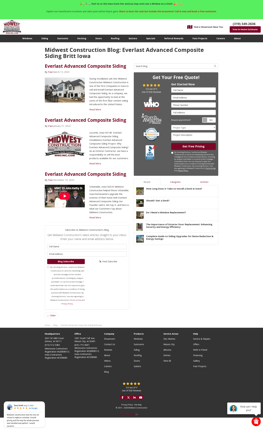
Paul (50, 71)
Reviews (108, 349)
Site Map (138, 404)
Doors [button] (98, 38)
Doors (137, 360)
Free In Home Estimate (245, 29)
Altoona (167, 349)
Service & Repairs (201, 338)
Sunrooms (139, 344)
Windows (138, 338)
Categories (175, 181)
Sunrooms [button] (62, 38)
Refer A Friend (200, 349)
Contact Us (109, 344)
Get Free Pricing (193, 146)
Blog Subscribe (66, 261)
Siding (137, 349)
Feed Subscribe (109, 261)
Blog (106, 371)
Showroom (109, 338)
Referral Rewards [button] (173, 38)
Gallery (196, 360)
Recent (147, 181)
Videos (107, 360)
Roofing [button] (115, 38)
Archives (204, 181)
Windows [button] (27, 38)
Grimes (166, 355)
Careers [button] (220, 38)
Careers (108, 366)
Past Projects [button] (200, 38)
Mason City (169, 344)
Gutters (137, 366)
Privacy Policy (67, 304)
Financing (197, 355)
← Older (51, 315)
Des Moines (169, 338)
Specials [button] (150, 38)
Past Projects (199, 366)
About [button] (237, 38)
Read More (95, 109)
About (107, 355)
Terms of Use (75, 300)
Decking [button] (81, 38)
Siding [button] (44, 38)
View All (167, 360)
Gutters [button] (133, 38)
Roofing (138, 355)
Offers (196, 344)
